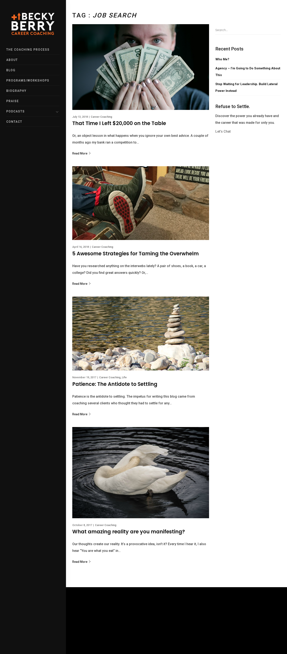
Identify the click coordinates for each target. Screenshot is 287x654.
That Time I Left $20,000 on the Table (119, 123)
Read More (80, 153)
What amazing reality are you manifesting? (128, 531)
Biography (16, 90)
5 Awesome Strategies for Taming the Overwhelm (135, 253)
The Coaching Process (28, 49)
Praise (12, 101)
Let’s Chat (223, 131)
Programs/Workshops (27, 80)
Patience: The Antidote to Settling (114, 384)
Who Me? (222, 59)
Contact (14, 121)
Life (124, 377)
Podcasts (15, 111)
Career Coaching (101, 116)
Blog (11, 70)
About (12, 60)
